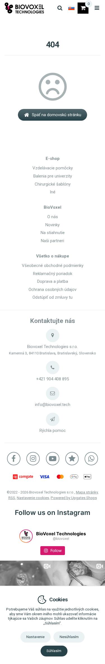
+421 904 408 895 (52, 378)
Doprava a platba (52, 281)
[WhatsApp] (91, 458)
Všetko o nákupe (52, 256)
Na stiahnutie (53, 232)
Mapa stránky (87, 492)
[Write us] (52, 419)
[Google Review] (72, 458)
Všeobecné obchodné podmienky (52, 265)
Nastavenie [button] (35, 637)
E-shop (53, 158)
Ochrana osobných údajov (52, 289)
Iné (52, 191)
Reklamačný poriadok (52, 273)
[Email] (52, 393)
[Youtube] (52, 458)
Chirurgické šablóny (53, 184)
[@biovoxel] (26, 536)
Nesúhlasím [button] (69, 637)
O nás (52, 216)
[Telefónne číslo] (52, 367)
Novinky (52, 224)
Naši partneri (52, 240)
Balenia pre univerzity (52, 176)
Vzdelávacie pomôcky (52, 168)
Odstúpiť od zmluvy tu (52, 297)
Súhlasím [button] (53, 651)
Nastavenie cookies (33, 498)
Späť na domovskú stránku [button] (56, 114)
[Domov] (24, 8)
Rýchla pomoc (52, 430)
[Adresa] (52, 335)
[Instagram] (33, 458)
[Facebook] (13, 458)
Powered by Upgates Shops (74, 498)
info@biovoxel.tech (52, 404)
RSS (11, 498)
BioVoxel (52, 207)
